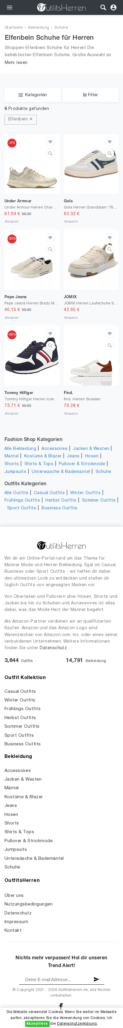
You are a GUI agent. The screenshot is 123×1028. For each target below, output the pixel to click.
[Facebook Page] (61, 1006)
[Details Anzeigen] (50, 153)
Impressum (16, 922)
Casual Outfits (49, 493)
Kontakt (12, 931)
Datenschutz (53, 648)
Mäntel (11, 456)
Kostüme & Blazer (43, 456)
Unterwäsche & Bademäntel (61, 472)
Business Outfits (59, 508)
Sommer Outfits (99, 500)
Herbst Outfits (61, 500)
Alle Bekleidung (20, 449)
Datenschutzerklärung (77, 1023)
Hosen (92, 456)
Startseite (14, 28)
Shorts (11, 464)
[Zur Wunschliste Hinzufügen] (50, 141)
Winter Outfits (85, 493)
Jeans (73, 456)
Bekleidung (38, 28)
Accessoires (54, 449)
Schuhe (61, 28)
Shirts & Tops (38, 464)
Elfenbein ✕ (20, 119)
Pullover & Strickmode (82, 464)
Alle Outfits (16, 493)
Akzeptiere (37, 1023)
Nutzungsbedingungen (28, 904)
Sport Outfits (21, 508)
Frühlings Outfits (22, 500)
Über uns (14, 896)
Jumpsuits (15, 472)
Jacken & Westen (91, 449)
